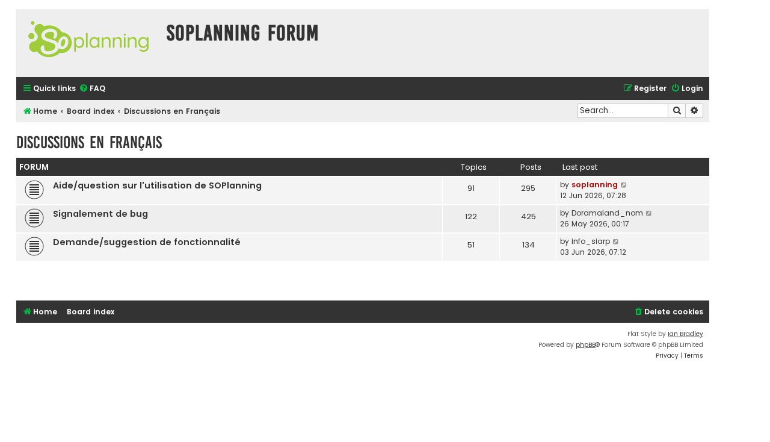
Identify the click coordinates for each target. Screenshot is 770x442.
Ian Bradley (685, 333)
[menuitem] (92, 89)
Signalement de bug (100, 214)
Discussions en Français (89, 142)
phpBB (586, 344)
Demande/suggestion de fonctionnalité (147, 242)
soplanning (594, 184)
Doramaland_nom (607, 213)
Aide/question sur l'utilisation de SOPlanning (157, 185)
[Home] (88, 43)
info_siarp (590, 241)
